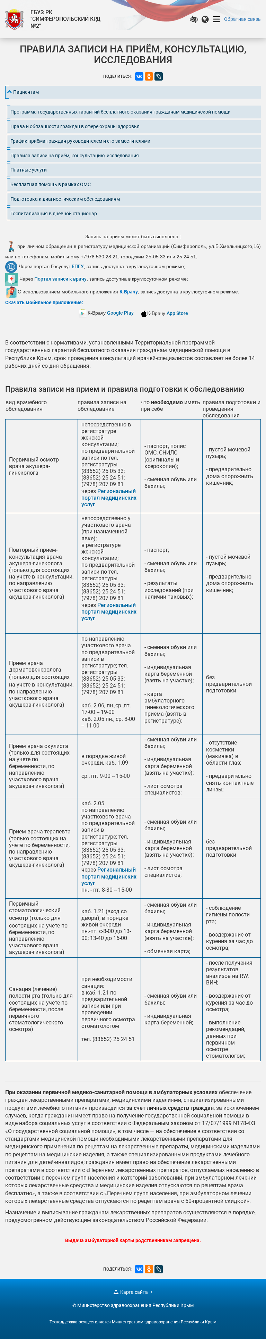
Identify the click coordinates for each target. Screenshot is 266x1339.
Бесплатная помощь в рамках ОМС (50, 184)
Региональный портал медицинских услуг (108, 498)
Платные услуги (28, 170)
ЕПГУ (78, 266)
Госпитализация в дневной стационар (53, 213)
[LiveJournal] (158, 76)
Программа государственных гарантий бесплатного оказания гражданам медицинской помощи (120, 112)
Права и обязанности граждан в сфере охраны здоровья (75, 126)
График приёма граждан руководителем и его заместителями (80, 141)
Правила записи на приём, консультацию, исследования (74, 155)
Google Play (120, 313)
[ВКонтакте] (139, 76)
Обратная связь (242, 19)
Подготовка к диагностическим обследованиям (65, 199)
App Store (177, 313)
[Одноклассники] (149, 76)
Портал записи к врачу (60, 279)
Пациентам (26, 92)
